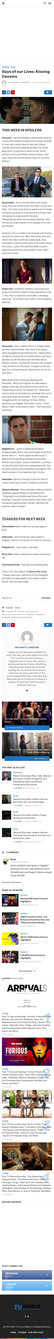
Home (13, 1332)
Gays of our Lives (9, 614)
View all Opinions (25, 971)
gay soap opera (32, 611)
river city (15, 617)
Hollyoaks (31, 614)
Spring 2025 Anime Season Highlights (34, 900)
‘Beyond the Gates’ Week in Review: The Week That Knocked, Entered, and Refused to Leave (31, 835)
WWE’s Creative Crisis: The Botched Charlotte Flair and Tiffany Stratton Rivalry (34, 920)
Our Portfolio (35, 1332)
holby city (21, 614)
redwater (6, 617)
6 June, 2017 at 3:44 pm (19, 862)
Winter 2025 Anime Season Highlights (34, 938)
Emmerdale (19, 611)
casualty (10, 611)
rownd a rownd (27, 617)
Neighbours (41, 614)
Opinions (5, 67)
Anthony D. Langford (20, 82)
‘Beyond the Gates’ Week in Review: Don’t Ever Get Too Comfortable (30, 800)
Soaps (12, 67)
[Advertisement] (27, 35)
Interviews (17, 772)
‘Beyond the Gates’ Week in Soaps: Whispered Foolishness (30, 816)
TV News (5, 1013)
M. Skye (18, 788)
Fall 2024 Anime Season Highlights (32, 956)
